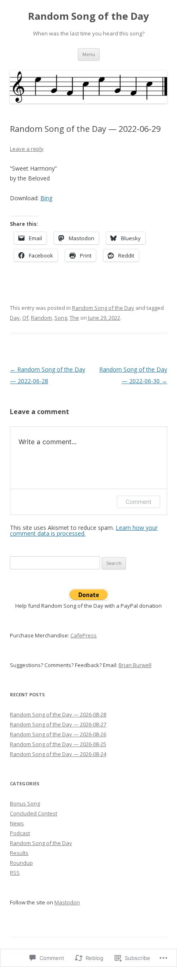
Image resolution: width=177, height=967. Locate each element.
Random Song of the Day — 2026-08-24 (58, 754)
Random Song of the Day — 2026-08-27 (58, 724)
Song (60, 317)
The (74, 317)
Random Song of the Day (88, 16)
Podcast (20, 833)
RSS (15, 872)
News (17, 823)
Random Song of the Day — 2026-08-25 (58, 744)
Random (41, 317)
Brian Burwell (135, 665)
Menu (88, 54)
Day (15, 317)
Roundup (21, 862)
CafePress (83, 635)
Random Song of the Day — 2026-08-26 (58, 734)
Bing (46, 198)
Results (19, 853)
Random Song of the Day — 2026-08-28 (58, 714)
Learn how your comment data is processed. (84, 530)
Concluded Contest (33, 813)
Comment (138, 501)
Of (25, 317)
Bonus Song (25, 803)
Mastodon (67, 902)
